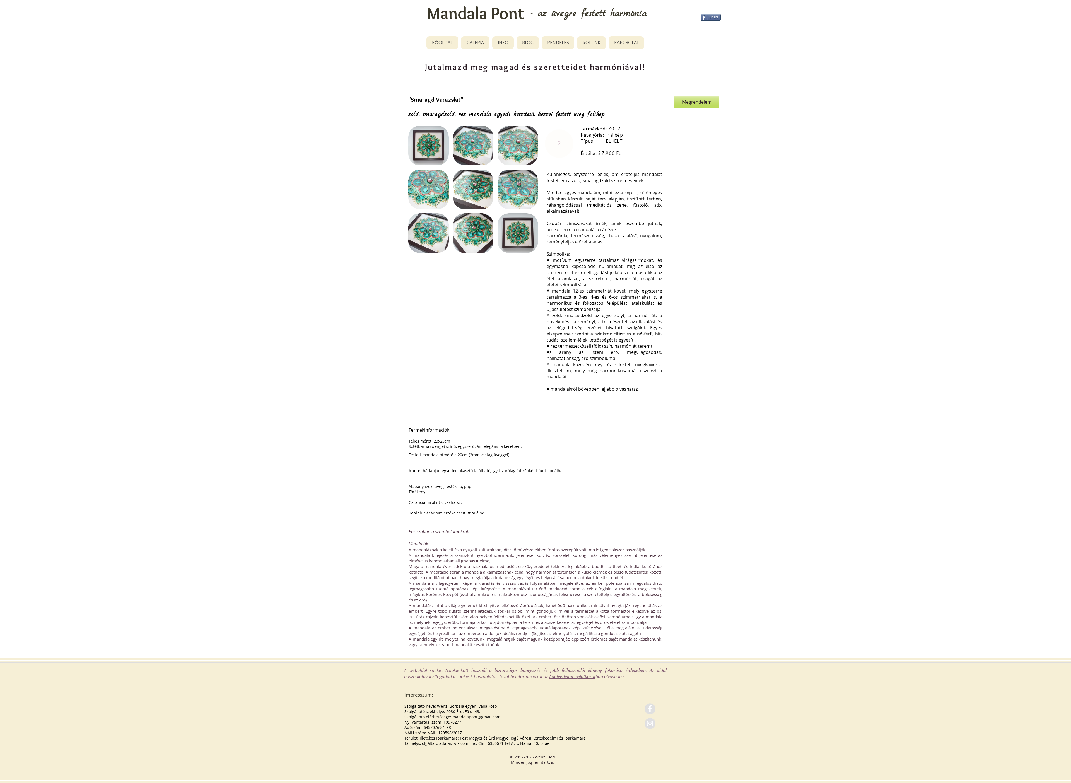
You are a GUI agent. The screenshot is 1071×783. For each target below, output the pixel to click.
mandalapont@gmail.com (476, 716)
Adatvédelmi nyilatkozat (572, 676)
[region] (559, 144)
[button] (428, 145)
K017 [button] (614, 129)
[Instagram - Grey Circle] (650, 723)
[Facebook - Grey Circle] (650, 708)
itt (438, 502)
